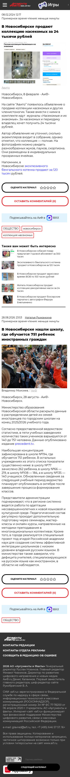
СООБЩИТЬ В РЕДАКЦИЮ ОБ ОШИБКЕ (30, 655)
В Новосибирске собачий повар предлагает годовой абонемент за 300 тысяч (38, 254)
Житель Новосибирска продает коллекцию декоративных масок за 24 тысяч (38, 288)
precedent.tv (24, 444)
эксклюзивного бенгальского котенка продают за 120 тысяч (30, 169)
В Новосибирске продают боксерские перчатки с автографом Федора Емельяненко (38, 299)
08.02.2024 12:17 (11, 14)
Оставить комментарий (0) (35, 201)
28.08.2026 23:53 (12, 317)
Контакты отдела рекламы (24, 650)
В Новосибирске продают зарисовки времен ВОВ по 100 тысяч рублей (38, 275)
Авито (6, 87)
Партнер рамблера (33, 759)
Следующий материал (33, 767)
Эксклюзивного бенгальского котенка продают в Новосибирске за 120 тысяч (38, 264)
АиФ (34, 390)
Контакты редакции (19, 645)
